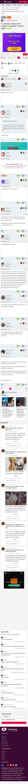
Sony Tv (4, 757)
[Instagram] (11, 765)
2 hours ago (9, 567)
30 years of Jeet (5, 677)
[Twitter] (5, 765)
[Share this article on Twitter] (15, 71)
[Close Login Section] (25, 146)
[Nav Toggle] (1, 1)
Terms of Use (5, 744)
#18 (26, 302)
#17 (26, 269)
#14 (26, 186)
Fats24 (23, 701)
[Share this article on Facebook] (13, 71)
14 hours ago (13, 672)
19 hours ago (17, 679)
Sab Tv (3, 759)
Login (20, 1)
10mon (12, 63)
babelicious (15, 445)
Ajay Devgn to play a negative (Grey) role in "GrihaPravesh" (11, 685)
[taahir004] (9, 63)
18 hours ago (16, 688)
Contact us (4, 740)
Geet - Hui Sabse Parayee (10, 20)
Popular (8, 634)
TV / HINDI (4, 407)
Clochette (22, 688)
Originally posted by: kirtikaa (10, 121)
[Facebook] (3, 765)
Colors (3, 755)
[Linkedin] (16, 765)
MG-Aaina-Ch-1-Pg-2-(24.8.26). (8, 706)
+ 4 (25, 111)
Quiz (19, 5)
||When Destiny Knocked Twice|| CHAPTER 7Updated (14, 550)
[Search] (16, 1)
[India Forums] (7, 2)
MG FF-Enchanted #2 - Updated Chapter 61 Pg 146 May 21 (16, 452)
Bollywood (5, 637)
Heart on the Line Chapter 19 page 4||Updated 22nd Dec (14, 487)
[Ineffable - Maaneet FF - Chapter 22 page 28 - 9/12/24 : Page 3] (24, 57)
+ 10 (26, 295)
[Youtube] (8, 765)
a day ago (8, 480)
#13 (26, 158)
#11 (26, 89)
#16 (26, 241)
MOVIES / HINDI (19, 407)
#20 (26, 356)
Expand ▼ (16, 441)
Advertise (4, 738)
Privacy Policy (5, 745)
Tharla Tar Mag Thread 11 (7, 692)
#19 (26, 329)
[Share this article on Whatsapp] (18, 71)
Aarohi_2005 (22, 694)
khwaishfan (14, 480)
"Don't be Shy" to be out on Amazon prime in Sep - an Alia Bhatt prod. (13, 654)
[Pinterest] (13, 765)
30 (19, 388)
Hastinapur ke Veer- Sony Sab (8, 699)
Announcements (15, 634)
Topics (14, 5)
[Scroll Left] (2, 79)
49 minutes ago (17, 641)
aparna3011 (15, 567)
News (3, 5)
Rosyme (22, 648)
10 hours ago (9, 445)
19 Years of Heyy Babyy (6, 639)
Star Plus (4, 751)
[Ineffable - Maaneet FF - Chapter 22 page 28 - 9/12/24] (2, 57)
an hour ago (17, 648)
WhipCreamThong (20, 672)
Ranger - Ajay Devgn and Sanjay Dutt (10, 662)
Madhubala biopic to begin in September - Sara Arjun (12, 669)
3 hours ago (17, 657)
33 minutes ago (16, 708)
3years (5, 63)
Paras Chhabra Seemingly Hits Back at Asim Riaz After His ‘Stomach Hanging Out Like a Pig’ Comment (7, 412)
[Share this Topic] (10, 71)
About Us (4, 736)
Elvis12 (23, 641)
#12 (26, 117)
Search (25, 54)
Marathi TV (5, 690)
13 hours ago (17, 663)
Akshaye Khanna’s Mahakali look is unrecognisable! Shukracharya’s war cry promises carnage (22, 412)
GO (18, 57)
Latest (3, 634)
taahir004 (22, 708)
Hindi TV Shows (6, 697)
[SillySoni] (2, 63)
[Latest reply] (19, 445)
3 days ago (9, 543)
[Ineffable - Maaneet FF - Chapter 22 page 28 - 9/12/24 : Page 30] (26, 57)
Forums (9, 5)
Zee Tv (3, 753)
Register (25, 1)
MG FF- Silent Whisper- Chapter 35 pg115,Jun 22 (14, 428)
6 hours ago (18, 701)
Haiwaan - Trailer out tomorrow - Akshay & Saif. (13, 646)
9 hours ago (15, 694)
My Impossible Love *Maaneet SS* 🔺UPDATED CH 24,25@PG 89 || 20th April (15, 526)
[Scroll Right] (26, 79)
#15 (26, 214)
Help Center (5, 742)
